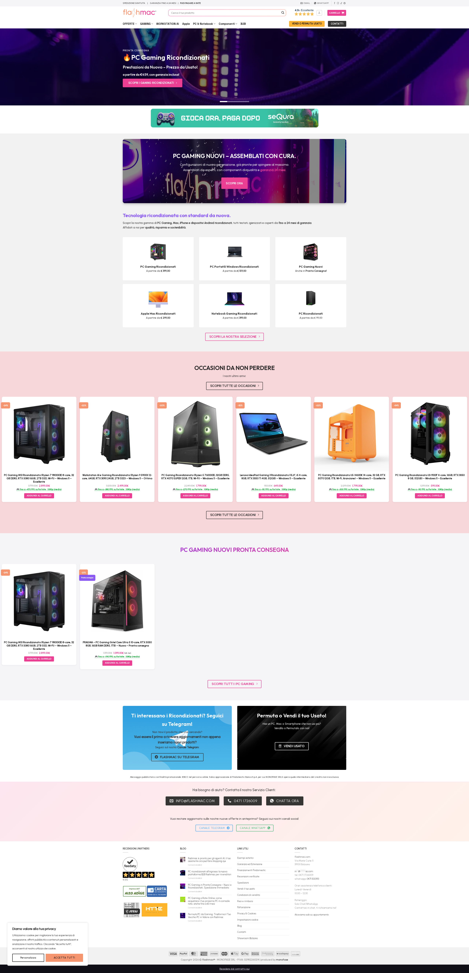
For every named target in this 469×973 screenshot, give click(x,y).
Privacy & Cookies (246, 913)
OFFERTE (128, 23)
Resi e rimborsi (245, 901)
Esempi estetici (245, 858)
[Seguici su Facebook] (335, 3)
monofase (282, 959)
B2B (243, 23)
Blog (239, 925)
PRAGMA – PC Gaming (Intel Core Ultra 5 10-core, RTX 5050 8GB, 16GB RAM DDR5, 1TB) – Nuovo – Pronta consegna (117, 644)
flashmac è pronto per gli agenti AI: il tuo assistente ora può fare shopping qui (209, 860)
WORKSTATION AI (167, 23)
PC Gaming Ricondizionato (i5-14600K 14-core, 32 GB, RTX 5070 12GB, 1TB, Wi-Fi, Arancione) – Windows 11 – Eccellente (351, 477)
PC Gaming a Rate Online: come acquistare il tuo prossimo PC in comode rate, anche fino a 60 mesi (209, 901)
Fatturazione (243, 907)
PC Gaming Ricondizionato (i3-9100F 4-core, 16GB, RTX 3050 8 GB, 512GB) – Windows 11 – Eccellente (430, 477)
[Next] (455, 67)
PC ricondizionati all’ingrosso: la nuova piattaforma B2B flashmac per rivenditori (209, 873)
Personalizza (28, 957)
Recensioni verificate (248, 876)
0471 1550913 (313, 878)
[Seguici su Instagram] (338, 3)
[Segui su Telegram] (345, 3)
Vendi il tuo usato (246, 888)
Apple (186, 23)
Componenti (227, 23)
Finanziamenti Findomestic (251, 870)
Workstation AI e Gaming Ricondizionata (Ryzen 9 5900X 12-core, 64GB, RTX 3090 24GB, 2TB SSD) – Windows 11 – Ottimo (117, 477)
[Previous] (14, 67)
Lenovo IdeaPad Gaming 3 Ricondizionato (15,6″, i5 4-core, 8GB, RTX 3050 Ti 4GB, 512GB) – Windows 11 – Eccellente (273, 477)
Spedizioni (243, 882)
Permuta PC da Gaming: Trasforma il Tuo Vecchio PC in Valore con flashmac (209, 916)
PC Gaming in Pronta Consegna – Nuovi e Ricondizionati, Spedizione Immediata (210, 886)
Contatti (241, 932)
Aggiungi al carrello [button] (117, 495)
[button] (319, 13)
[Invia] (283, 13)
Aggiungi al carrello (39, 495)
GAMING (145, 23)
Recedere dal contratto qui (234, 968)
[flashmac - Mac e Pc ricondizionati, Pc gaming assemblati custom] (143, 12)
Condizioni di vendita (248, 895)
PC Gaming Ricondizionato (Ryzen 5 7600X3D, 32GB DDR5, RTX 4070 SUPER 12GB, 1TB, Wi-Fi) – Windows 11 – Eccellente (195, 477)
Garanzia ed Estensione (249, 864)
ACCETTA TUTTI (64, 957)
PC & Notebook (203, 23)
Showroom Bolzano (247, 938)
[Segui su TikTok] (341, 3)
